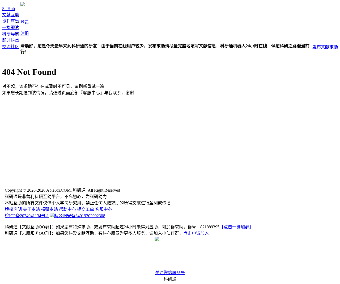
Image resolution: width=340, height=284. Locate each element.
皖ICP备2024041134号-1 (27, 215)
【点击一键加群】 (236, 227)
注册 (24, 33)
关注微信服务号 (170, 272)
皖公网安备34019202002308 (79, 215)
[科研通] (22, 5)
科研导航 (10, 34)
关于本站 (31, 209)
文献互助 (10, 15)
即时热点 (10, 40)
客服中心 (103, 209)
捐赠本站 (49, 209)
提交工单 (85, 209)
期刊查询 (10, 21)
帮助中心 (67, 209)
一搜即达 (10, 27)
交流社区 (10, 46)
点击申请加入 (196, 233)
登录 (24, 22)
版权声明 (13, 209)
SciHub (8, 8)
